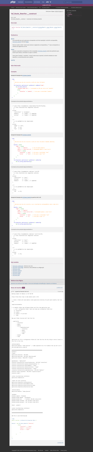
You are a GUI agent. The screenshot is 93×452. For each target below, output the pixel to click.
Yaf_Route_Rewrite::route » (76, 7)
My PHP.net (40, 450)
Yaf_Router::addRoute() (18, 266)
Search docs (69, 2)
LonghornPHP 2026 (46, 5)
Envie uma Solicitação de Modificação (37, 283)
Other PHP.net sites (54, 450)
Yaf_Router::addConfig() (18, 267)
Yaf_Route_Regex (16, 273)
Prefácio (12, 7)
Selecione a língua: (50, 11)
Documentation (28, 2)
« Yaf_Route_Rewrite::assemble (62, 7)
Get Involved (37, 2)
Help (43, 2)
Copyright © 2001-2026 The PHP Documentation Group (24, 450)
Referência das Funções (21, 7)
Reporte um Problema (51, 283)
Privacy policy (64, 450)
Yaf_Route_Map (16, 275)
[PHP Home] (13, 2)
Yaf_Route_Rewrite (46, 7)
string (40, 27)
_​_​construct (69, 14)
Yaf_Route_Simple (17, 272)
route (68, 16)
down (13, 291)
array (48, 27)
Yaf (39, 7)
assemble (69, 12)
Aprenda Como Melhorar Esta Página (19, 283)
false (27, 42)
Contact (46, 450)
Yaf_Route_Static (16, 269)
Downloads (20, 2)
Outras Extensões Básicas (32, 7)
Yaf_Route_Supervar (17, 270)
